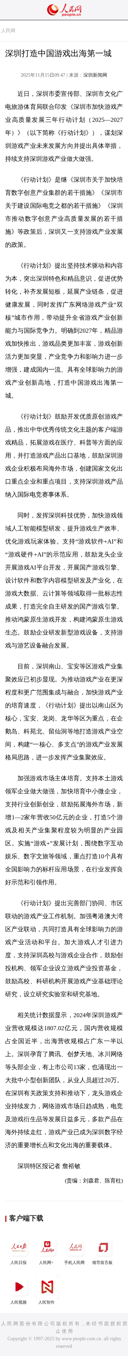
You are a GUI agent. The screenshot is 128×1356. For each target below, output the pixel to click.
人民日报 (18, 1262)
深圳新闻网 (95, 75)
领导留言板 (102, 1262)
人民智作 (46, 1302)
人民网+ (46, 1262)
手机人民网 (74, 1262)
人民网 (8, 30)
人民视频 (18, 1302)
